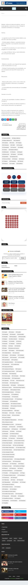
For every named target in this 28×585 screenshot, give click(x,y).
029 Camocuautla (19, 350)
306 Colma (12, 142)
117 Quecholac (12, 438)
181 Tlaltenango (5, 479)
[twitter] (20, 511)
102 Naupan (4, 426)
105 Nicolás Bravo (6, 429)
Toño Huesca (11, 303)
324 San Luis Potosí (6, 158)
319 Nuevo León (5, 154)
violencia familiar (20, 540)
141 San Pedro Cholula (7, 449)
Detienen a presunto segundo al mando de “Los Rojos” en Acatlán (16, 297)
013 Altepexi (4, 341)
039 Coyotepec (14, 359)
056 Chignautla (5, 380)
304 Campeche (17, 140)
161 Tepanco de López (7, 466)
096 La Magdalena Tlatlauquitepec (9, 419)
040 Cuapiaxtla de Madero (7, 362)
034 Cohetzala (21, 355)
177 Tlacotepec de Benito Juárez (9, 475)
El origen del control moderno (15, 561)
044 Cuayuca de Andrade (7, 366)
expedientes (5, 531)
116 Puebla (4, 438)
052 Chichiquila (15, 375)
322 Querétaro (5, 156)
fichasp (20, 538)
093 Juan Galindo (15, 415)
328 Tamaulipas (12, 161)
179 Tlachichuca (5, 477)
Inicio (2, 13)
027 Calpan (4, 350)
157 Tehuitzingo (13, 463)
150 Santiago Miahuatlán (19, 459)
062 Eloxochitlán (5, 385)
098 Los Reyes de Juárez (7, 422)
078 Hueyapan (5, 401)
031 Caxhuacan (16, 352)
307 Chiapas (18, 142)
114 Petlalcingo (13, 436)
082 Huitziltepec (5, 406)
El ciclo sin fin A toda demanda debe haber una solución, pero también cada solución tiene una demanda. (16, 290)
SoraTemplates (12, 578)
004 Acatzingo (5, 334)
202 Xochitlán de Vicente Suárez (9, 491)
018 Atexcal (18, 343)
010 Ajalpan (4, 339)
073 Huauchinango (6, 396)
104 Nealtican (20, 426)
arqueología (4, 527)
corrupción (8, 547)
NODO (15, 265)
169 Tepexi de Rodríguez (7, 470)
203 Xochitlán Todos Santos (8, 493)
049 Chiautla (4, 373)
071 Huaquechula (6, 394)
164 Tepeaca (5, 468)
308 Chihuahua (5, 145)
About (14, 576)
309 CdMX (12, 145)
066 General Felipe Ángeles (19, 387)
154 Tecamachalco (17, 461)
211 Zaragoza (17, 498)
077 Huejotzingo (18, 399)
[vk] (20, 518)
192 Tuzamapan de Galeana (8, 484)
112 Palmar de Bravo (14, 433)
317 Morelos (12, 152)
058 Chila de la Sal (20, 380)
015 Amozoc (18, 341)
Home (10, 576)
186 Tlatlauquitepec (6, 482)
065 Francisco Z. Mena (6, 387)
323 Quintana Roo (13, 156)
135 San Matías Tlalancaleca (8, 447)
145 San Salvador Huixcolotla (8, 454)
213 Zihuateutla (5, 500)
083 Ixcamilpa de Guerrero (16, 406)
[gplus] (7, 514)
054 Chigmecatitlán (6, 378)
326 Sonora (21, 158)
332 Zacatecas (19, 163)
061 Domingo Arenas (14, 382)
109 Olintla (12, 431)
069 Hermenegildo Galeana (8, 392)
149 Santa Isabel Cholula (7, 459)
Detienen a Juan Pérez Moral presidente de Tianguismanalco (15, 282)
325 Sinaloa (14, 158)
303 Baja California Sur (7, 140)
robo (15, 540)
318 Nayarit (19, 152)
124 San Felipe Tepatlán (7, 442)
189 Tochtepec (15, 482)
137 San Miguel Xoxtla (20, 447)
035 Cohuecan (5, 357)
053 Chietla (22, 375)
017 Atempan (11, 343)
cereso (3, 529)
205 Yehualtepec (18, 493)
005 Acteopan (12, 334)
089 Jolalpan (5, 412)
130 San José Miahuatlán (18, 445)
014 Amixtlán (11, 341)
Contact (18, 576)
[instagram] (7, 518)
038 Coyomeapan (6, 359)
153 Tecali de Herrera (6, 461)
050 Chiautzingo (12, 373)
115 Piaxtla (20, 436)
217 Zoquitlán (5, 503)
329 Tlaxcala (20, 161)
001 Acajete (4, 332)
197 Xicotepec (17, 486)
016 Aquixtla (4, 343)
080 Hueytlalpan (5, 403)
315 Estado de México (13, 149)
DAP (3, 547)
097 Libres (20, 419)
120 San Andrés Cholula (19, 440)
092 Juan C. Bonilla (6, 415)
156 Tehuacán (5, 463)
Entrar (22, 258)
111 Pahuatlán (5, 433)
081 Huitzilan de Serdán (16, 403)
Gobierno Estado (14, 182)
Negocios (6, 189)
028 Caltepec (11, 350)
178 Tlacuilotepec (21, 475)
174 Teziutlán (5, 472)
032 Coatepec (5, 355)
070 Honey (17, 392)
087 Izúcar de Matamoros (7, 410)
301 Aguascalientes (6, 138)
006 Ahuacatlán (20, 334)
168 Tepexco (20, 468)
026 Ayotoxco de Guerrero (13, 348)
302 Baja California (16, 138)
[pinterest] (20, 514)
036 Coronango (13, 357)
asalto (10, 538)
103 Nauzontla (12, 426)
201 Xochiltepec (13, 489)
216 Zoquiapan (22, 500)
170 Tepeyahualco (18, 470)
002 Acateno (11, 332)
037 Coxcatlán (21, 357)
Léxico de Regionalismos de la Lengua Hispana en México (15, 275)
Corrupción (14, 189)
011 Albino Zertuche (13, 339)
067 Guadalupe (5, 389)
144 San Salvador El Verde (7, 452)
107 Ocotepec (22, 429)
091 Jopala (18, 412)
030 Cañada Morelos (6, 352)
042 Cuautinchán (5, 364)
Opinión (21, 189)
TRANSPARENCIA (5, 267)
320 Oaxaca (13, 154)
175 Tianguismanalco (14, 472)
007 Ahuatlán (5, 336)
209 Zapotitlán (21, 496)
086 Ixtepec (12, 408)
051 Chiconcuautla (6, 375)
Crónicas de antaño (12, 555)
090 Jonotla (11, 412)
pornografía (9, 540)
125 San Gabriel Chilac (19, 442)
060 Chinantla (5, 382)
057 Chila (12, 380)
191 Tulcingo (22, 482)
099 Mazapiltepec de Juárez (8, 424)
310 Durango (19, 145)
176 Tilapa (22, 472)
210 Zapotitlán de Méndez (7, 498)
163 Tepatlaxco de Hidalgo (18, 466)
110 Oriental (18, 431)
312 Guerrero (13, 147)
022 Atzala (11, 345)
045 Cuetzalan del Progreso (8, 369)
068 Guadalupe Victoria (15, 389)
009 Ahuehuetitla (21, 336)
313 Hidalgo (20, 147)
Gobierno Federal (6, 182)
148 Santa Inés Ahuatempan (8, 456)
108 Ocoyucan (5, 431)
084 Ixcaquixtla (5, 408)
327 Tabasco (4, 161)
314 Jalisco (4, 149)
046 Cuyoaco (18, 369)
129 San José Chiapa (6, 445)
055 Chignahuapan (16, 378)
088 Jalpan (16, 410)
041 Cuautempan (18, 362)
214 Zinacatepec (13, 500)
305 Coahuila (5, 142)
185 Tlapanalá (20, 479)
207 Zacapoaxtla (5, 496)
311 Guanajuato (5, 147)
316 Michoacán (5, 152)
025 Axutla (4, 348)
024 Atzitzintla (17, 345)
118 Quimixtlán (20, 438)
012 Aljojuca (21, 339)
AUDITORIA (4, 265)
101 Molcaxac (18, 424)
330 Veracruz (5, 163)
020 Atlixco (4, 345)
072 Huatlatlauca (14, 394)
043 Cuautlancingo (15, 364)
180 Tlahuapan (14, 477)
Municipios (21, 182)
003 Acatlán (18, 332)
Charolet (21, 578)
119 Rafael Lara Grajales (7, 440)
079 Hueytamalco (13, 401)
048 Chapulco (19, 371)
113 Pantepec (5, 436)
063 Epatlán (13, 385)
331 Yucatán (12, 163)
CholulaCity (9, 177)
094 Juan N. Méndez (6, 417)
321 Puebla (20, 154)
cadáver (15, 538)
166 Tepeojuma (12, 468)
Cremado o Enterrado (13, 568)
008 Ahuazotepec (13, 336)
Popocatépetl (5, 538)
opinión (3, 540)
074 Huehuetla (15, 396)
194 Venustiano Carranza (7, 486)
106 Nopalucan (15, 429)
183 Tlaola (13, 479)
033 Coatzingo (13, 355)
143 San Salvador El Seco (19, 449)
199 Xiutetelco (5, 489)
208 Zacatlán (13, 496)
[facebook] (7, 511)
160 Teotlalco (21, 463)
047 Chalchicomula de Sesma (8, 371)
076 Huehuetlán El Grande (7, 399)
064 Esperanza (21, 385)
